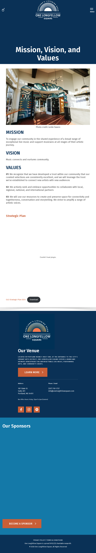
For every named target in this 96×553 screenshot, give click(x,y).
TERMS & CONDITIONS (54, 540)
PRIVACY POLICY (39, 540)
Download (34, 300)
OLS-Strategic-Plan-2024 (16, 300)
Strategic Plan (16, 216)
